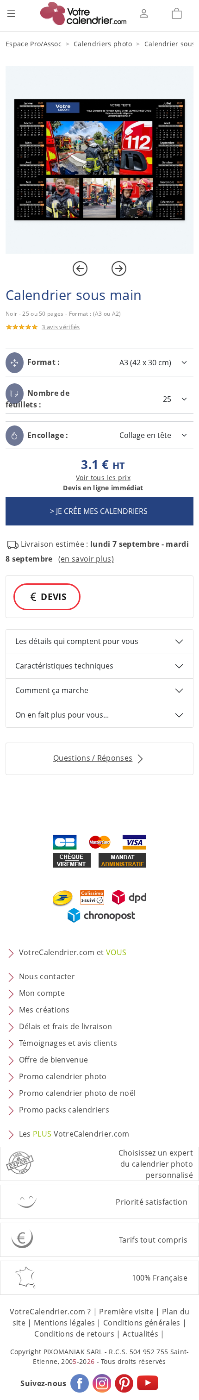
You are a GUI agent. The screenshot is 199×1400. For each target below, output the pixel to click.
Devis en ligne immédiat (103, 487)
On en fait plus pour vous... (62, 715)
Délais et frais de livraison (65, 1026)
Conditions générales (141, 1323)
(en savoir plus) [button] (86, 559)
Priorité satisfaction (151, 1202)
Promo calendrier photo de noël (77, 1093)
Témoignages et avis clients (68, 1043)
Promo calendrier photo (63, 1076)
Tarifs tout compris (153, 1240)
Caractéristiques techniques (64, 666)
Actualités (140, 1334)
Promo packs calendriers (64, 1110)
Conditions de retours (74, 1334)
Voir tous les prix (103, 477)
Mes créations (44, 1010)
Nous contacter (47, 976)
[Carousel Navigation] (99, 268)
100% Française (159, 1278)
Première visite (126, 1311)
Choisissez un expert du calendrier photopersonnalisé (155, 1164)
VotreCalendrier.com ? (50, 1311)
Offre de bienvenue (53, 1060)
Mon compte (42, 993)
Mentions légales (64, 1323)
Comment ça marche (51, 690)
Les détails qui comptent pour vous (76, 641)
